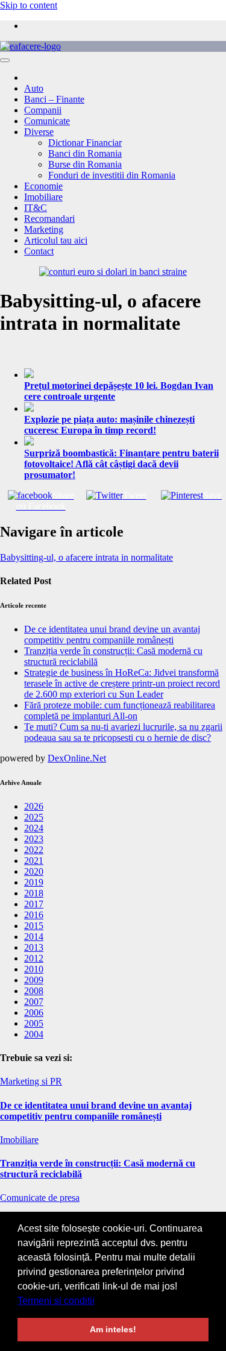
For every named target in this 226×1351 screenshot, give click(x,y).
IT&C (35, 208)
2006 (33, 1012)
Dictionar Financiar (85, 142)
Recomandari (49, 218)
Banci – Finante (54, 99)
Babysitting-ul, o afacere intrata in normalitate (86, 557)
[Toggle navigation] (5, 60)
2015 (33, 926)
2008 (33, 991)
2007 (33, 1002)
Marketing (43, 229)
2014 (33, 936)
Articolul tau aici (55, 240)
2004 (33, 1034)
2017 (33, 904)
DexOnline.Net (77, 758)
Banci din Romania (85, 153)
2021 (33, 860)
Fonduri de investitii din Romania (111, 175)
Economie (43, 186)
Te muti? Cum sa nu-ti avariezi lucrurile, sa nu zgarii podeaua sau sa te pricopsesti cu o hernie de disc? (123, 732)
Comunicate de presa (40, 1197)
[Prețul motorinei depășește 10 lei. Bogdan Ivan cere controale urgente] (125, 374)
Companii (42, 110)
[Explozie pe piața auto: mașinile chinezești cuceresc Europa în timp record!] (125, 408)
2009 (33, 980)
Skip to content (28, 5)
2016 (33, 915)
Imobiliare (43, 197)
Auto (33, 88)
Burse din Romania (85, 164)
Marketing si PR (31, 1081)
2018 (33, 893)
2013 (33, 947)
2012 (33, 958)
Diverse (39, 132)
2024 (33, 828)
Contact (39, 251)
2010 (33, 969)
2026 (33, 806)
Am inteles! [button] (113, 1329)
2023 (33, 839)
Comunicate (47, 121)
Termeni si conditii (56, 1301)
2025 (33, 817)
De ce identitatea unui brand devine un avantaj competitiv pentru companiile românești (112, 634)
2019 (33, 882)
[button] (99, 1301)
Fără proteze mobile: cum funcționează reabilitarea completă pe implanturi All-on (119, 710)
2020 (33, 871)
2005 (33, 1023)
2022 (33, 850)
